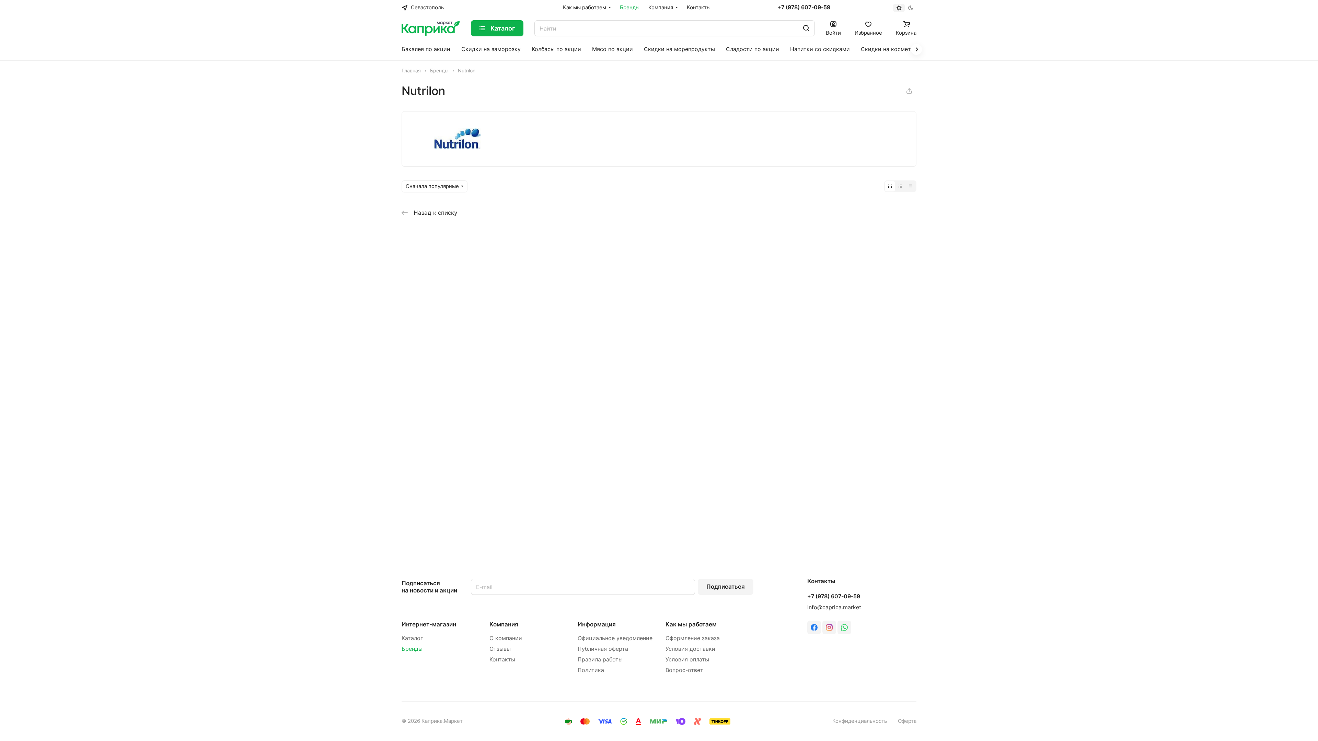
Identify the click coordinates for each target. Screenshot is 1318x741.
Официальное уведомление (615, 638)
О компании (505, 638)
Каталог (412, 638)
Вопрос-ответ (684, 670)
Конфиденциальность (859, 721)
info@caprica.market (834, 607)
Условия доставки (690, 649)
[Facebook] (814, 627)
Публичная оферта (603, 649)
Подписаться (725, 586)
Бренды (412, 649)
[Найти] (806, 28)
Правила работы (600, 659)
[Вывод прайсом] (910, 186)
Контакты (502, 659)
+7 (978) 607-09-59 (803, 7)
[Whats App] (844, 627)
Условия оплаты (687, 659)
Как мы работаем (691, 624)
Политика (591, 670)
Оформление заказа (693, 638)
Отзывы (500, 649)
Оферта (907, 721)
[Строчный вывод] (900, 186)
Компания (503, 624)
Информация (597, 624)
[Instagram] (829, 627)
